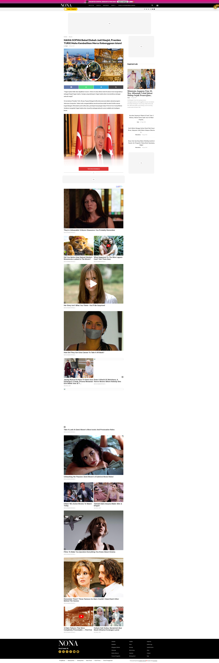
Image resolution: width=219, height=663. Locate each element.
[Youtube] (152, 9)
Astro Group (155, 660)
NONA (65, 36)
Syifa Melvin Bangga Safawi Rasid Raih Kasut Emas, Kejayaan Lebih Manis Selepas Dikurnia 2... (141, 130)
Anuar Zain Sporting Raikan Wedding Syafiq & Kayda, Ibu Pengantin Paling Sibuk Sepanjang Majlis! (141, 143)
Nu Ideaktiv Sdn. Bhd (142, 660)
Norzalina (138, 134)
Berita (70, 36)
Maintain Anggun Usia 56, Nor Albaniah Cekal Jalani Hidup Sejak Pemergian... (139, 93)
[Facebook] (144, 9)
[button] (152, 5)
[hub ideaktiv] (157, 4)
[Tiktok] (150, 9)
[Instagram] (146, 9)
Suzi (66, 46)
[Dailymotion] (154, 9)
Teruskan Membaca (93, 169)
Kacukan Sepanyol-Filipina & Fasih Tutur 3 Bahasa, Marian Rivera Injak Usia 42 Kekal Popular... (141, 117)
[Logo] (66, 5)
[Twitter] (148, 9)
